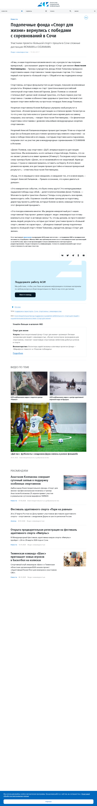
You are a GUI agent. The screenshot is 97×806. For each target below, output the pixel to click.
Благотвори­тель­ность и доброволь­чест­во (34, 457)
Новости (14, 19)
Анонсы (13, 521)
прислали (27, 237)
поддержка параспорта (24, 311)
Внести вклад (25, 295)
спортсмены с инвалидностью (50, 311)
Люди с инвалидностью (19, 52)
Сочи (36, 311)
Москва (18, 307)
